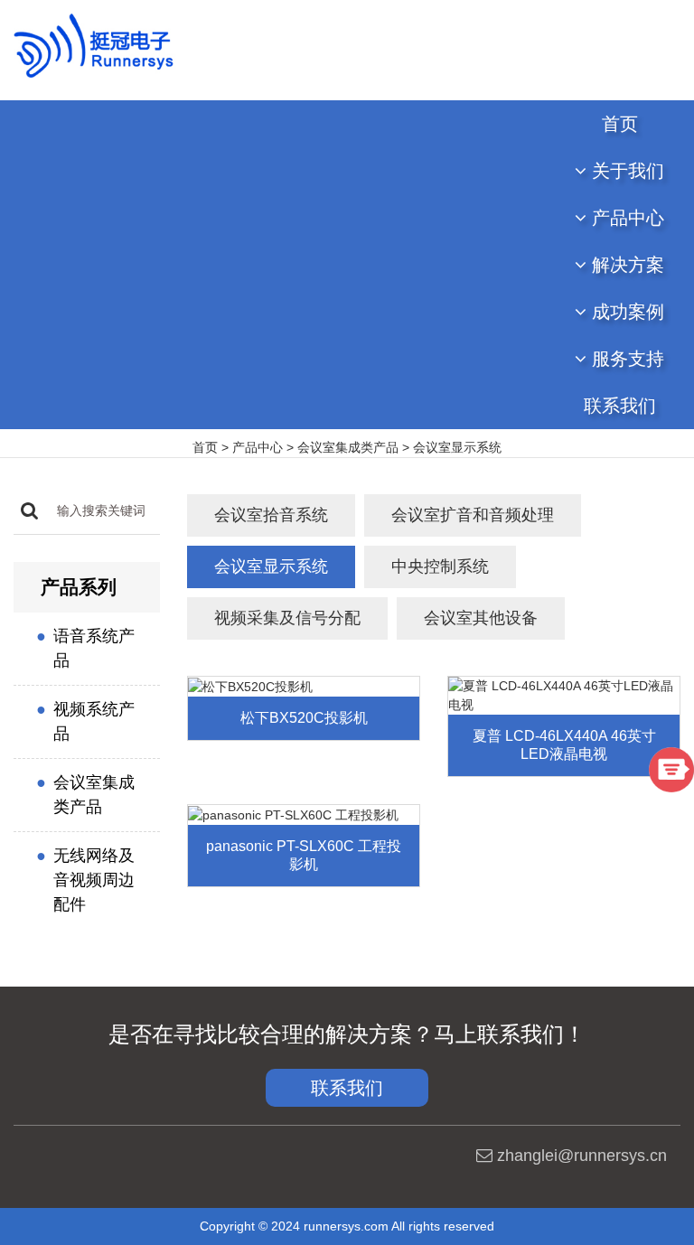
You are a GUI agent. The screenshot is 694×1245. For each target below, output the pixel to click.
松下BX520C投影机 (304, 717)
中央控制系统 (440, 566)
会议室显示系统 (457, 447)
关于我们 (625, 171)
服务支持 (625, 359)
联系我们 (620, 406)
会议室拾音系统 (271, 515)
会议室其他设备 (481, 618)
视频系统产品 (94, 721)
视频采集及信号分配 (287, 618)
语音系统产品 (94, 648)
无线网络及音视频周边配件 (94, 880)
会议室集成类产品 (348, 447)
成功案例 (625, 312)
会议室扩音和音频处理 (472, 515)
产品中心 (625, 218)
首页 (620, 124)
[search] (29, 511)
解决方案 (625, 265)
